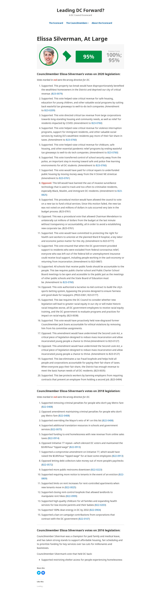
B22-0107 (84, 518)
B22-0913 (75, 447)
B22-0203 (100, 504)
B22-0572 (47, 464)
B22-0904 (95, 509)
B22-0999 (71, 496)
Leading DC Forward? (80, 10)
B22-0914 (53, 438)
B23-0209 (49, 110)
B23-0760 (96, 123)
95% (88, 56)
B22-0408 (47, 406)
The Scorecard (56, 23)
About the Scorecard (102, 23)
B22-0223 (96, 469)
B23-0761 (64, 178)
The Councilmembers (76, 23)
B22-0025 (70, 487)
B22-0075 (56, 429)
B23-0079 (57, 93)
